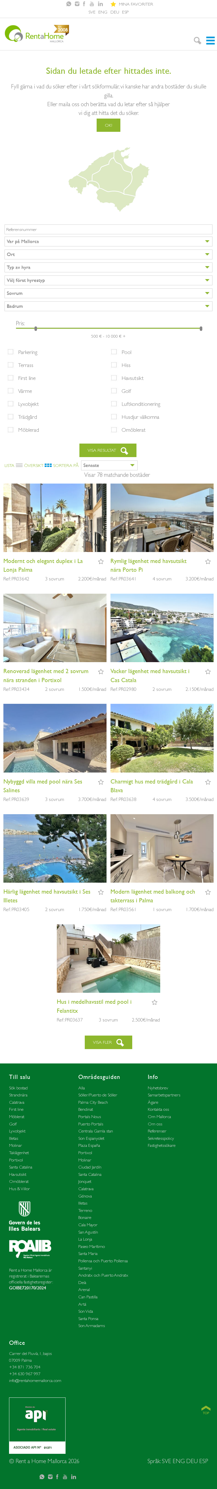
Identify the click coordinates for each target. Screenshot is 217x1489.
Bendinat (85, 1109)
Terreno (85, 1210)
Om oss (155, 1124)
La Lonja (85, 1239)
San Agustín (88, 1232)
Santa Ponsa (88, 1318)
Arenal (84, 1289)
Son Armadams (91, 1325)
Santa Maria (87, 1253)
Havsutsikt (132, 378)
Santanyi (85, 1268)
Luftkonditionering (140, 404)
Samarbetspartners (164, 1095)
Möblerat (16, 1116)
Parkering (27, 352)
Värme (25, 391)
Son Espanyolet (91, 1138)
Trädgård (27, 417)
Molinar (15, 1145)
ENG (102, 12)
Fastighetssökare (161, 1145)
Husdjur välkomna (140, 417)
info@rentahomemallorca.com (35, 1380)
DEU (114, 12)
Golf (126, 391)
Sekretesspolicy (161, 1138)
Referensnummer (21, 229)
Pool (126, 352)
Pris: (20, 323)
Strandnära (18, 1095)
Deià (82, 1282)
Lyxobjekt (28, 404)
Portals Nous (89, 1116)
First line (27, 378)
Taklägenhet (19, 1152)
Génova (85, 1196)
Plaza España (89, 1145)
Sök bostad (18, 1087)
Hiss (126, 365)
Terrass (25, 365)
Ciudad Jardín (89, 1167)
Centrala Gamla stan (95, 1131)
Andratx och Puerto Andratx (103, 1275)
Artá (82, 1304)
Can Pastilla (87, 1296)
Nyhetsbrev (158, 1087)
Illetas (13, 1138)
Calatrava (16, 1102)
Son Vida (85, 1311)
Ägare (153, 1102)
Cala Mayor (87, 1224)
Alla (81, 1087)
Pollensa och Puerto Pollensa (103, 1260)
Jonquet (84, 1181)
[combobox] (108, 241)
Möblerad (28, 430)
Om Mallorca (159, 1116)
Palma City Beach (93, 1102)
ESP (125, 12)
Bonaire (84, 1217)
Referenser (157, 1131)
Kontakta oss (158, 1109)
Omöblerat (133, 430)
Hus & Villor (19, 1188)
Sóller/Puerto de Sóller (97, 1095)
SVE (92, 12)
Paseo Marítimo (91, 1246)
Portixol (16, 1160)
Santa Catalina (20, 1167)
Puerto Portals (90, 1124)
